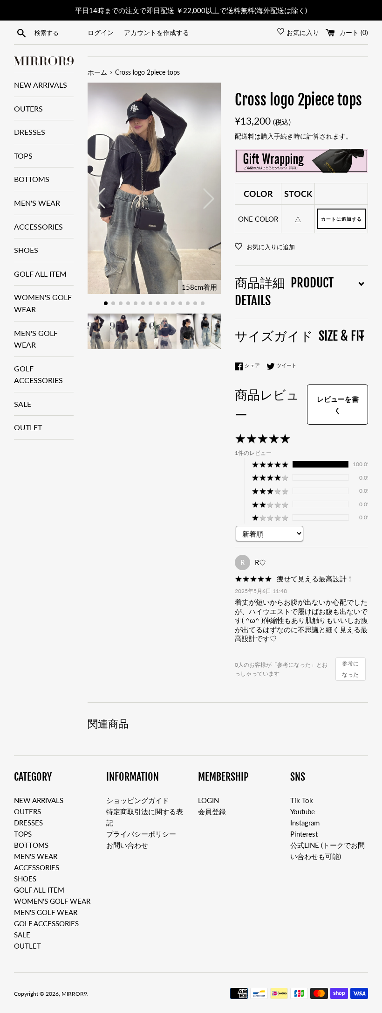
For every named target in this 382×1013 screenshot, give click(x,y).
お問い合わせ (127, 845)
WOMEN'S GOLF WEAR (43, 303)
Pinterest (304, 834)
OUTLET (28, 427)
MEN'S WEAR (37, 202)
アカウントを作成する (156, 32)
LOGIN (208, 800)
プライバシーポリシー (141, 834)
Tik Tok (301, 800)
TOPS (23, 155)
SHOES (26, 249)
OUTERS (28, 108)
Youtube (302, 811)
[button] (106, 303)
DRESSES (29, 131)
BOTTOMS (31, 179)
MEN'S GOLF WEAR (36, 338)
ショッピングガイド (137, 800)
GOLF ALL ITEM (40, 273)
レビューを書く (338, 404)
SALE (22, 403)
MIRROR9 (74, 993)
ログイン (101, 32)
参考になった (350, 669)
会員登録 (212, 811)
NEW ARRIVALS (40, 84)
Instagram (305, 822)
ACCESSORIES (38, 226)
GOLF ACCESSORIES (38, 374)
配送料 (244, 136)
